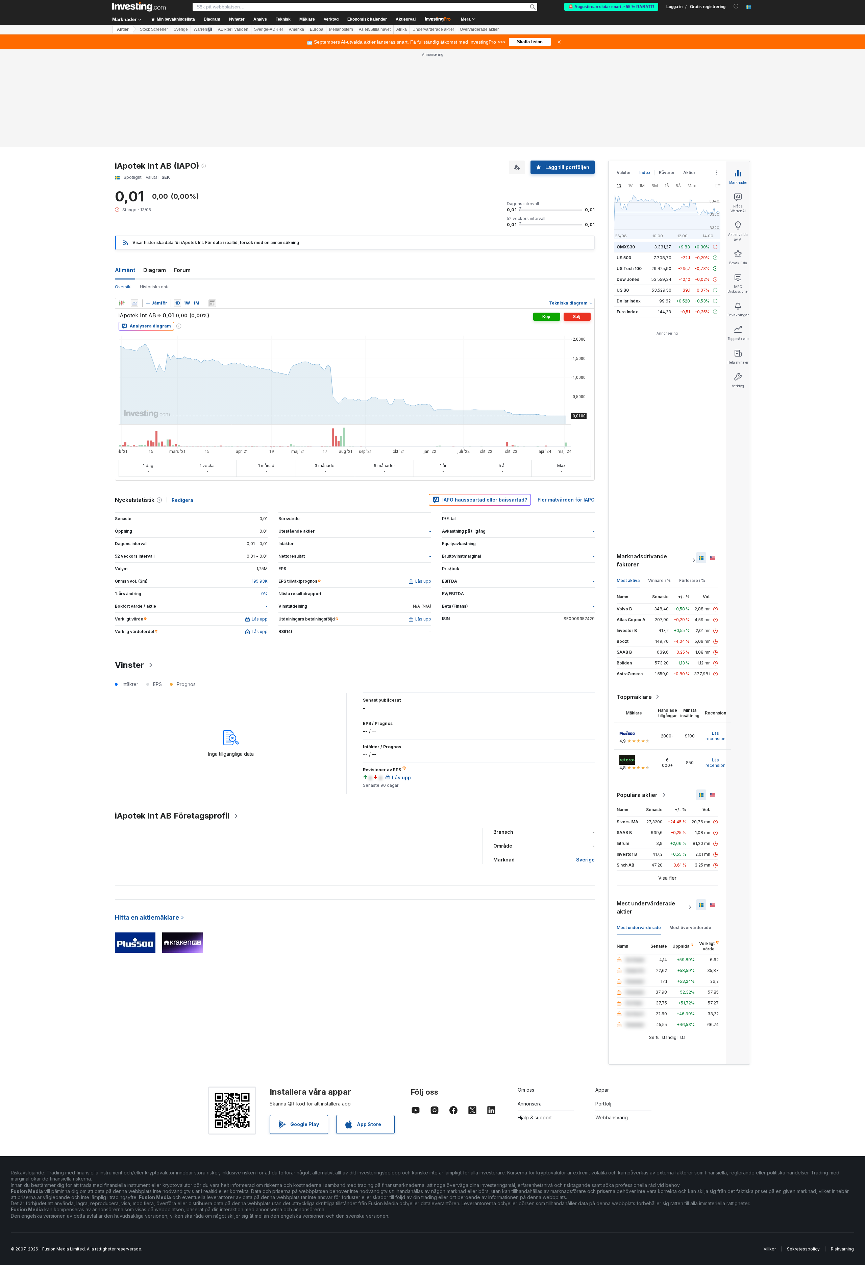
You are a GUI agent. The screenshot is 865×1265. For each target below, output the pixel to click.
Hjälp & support (535, 1117)
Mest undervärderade (639, 927)
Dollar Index (629, 300)
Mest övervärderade (690, 927)
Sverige (181, 29)
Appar (602, 1090)
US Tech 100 (629, 268)
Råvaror (667, 172)
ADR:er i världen (233, 29)
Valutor (624, 172)
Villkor (770, 1248)
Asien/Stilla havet (375, 29)
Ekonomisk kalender (367, 19)
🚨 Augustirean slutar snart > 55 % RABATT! (611, 6)
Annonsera (530, 1103)
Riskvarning (842, 1248)
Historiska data (155, 286)
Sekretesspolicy (803, 1248)
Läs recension (715, 736)
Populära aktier (637, 795)
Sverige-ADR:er (268, 29)
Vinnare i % (659, 580)
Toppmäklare (634, 697)
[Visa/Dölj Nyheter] (212, 303)
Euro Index (627, 311)
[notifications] (736, 6)
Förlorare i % (692, 580)
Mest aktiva (628, 580)
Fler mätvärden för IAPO (566, 500)
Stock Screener (154, 29)
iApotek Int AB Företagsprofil (172, 816)
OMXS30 (626, 246)
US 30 (623, 290)
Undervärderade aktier (433, 29)
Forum (182, 270)
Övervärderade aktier (479, 29)
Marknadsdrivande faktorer (642, 560)
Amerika (296, 29)
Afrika (401, 29)
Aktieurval (406, 19)
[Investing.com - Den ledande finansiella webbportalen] (139, 6)
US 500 (624, 257)
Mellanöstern (341, 29)
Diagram (154, 270)
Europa (316, 29)
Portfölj (603, 1103)
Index (644, 172)
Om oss (526, 1090)
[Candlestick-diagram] (121, 303)
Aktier (123, 29)
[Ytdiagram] (134, 303)
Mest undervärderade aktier (646, 907)
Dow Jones (628, 279)
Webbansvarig (611, 1117)
